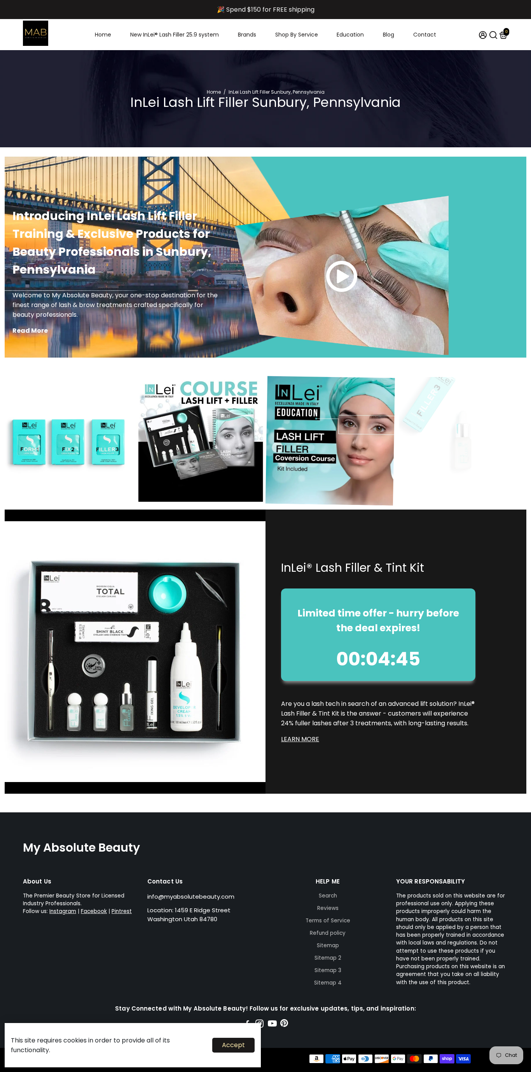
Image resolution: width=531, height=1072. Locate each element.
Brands (247, 34)
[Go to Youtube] (272, 1025)
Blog (388, 34)
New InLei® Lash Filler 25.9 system (174, 34)
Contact (424, 34)
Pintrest (122, 911)
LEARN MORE (300, 739)
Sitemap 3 (327, 970)
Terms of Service (328, 920)
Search (328, 895)
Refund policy (328, 933)
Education (350, 34)
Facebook (94, 911)
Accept (233, 1045)
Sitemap (328, 945)
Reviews (328, 908)
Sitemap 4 (328, 982)
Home (103, 34)
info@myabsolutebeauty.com (190, 896)
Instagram (62, 911)
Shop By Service (296, 34)
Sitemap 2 (327, 958)
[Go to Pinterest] (284, 1025)
